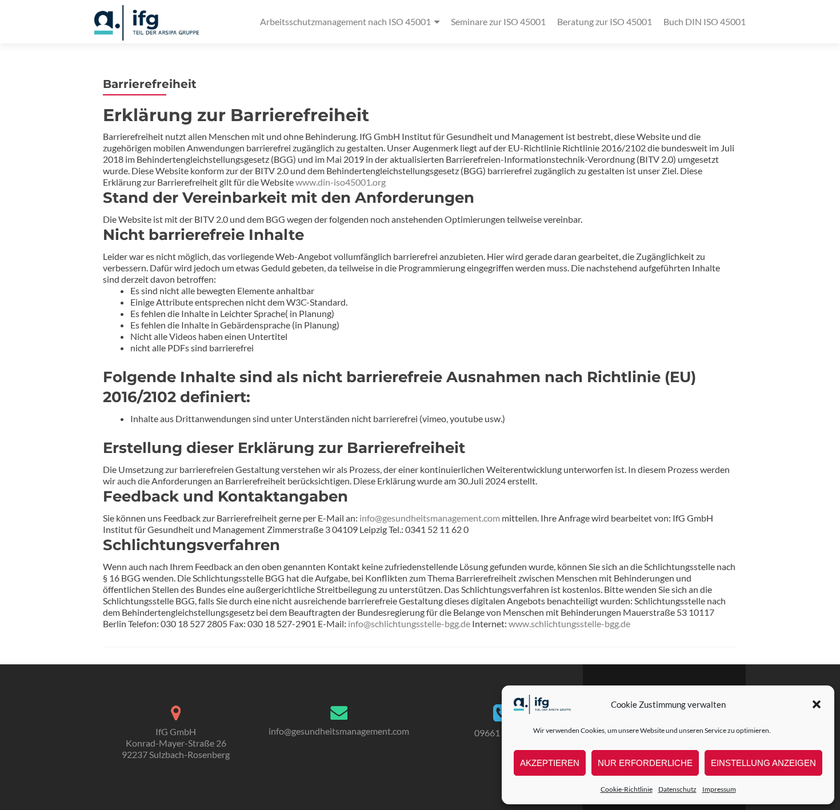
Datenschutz (677, 789)
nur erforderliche (645, 763)
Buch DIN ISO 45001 (704, 21)
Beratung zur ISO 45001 (604, 21)
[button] (816, 704)
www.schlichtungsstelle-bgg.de (569, 623)
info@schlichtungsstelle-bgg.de (409, 623)
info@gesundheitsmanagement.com (429, 517)
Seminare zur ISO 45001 (498, 21)
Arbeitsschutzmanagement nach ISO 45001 (345, 21)
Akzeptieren (549, 763)
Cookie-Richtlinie (627, 789)
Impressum (719, 789)
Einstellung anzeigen (763, 763)
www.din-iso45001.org (340, 182)
